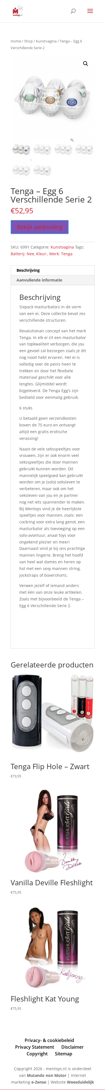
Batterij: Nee (22, 253)
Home (16, 41)
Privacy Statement (34, 1047)
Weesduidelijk (80, 1082)
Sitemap (63, 1054)
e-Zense (38, 1082)
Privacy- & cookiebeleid (49, 1040)
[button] (86, 64)
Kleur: (41, 253)
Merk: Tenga (61, 253)
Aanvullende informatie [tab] (39, 280)
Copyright (37, 1054)
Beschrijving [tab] (28, 270)
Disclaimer (72, 1047)
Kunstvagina (46, 41)
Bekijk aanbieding (39, 227)
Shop (28, 41)
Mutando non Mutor (47, 1075)
